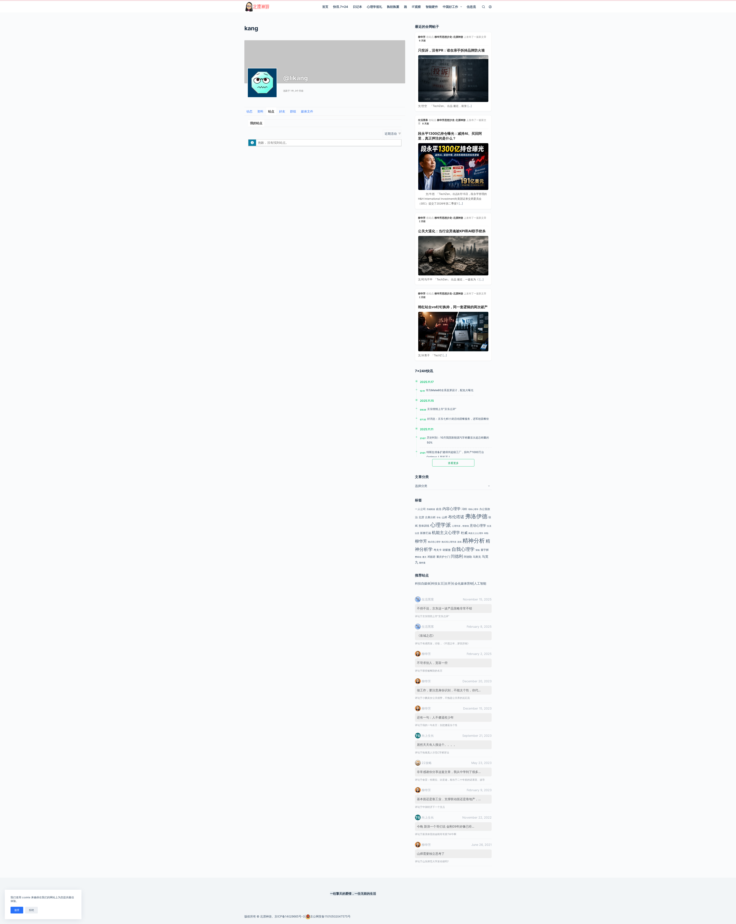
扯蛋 (417, 533)
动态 (249, 111)
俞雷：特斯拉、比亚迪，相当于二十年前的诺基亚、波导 (453, 779)
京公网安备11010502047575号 (330, 916)
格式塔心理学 (434, 542)
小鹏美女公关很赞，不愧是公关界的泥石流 (446, 697)
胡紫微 (447, 549)
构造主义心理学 (475, 533)
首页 (325, 7)
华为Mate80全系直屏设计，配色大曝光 (449, 390)
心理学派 (440, 525)
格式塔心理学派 (449, 542)
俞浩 (438, 509)
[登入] (490, 6)
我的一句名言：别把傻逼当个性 (439, 725)
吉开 (447, 583)
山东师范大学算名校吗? (435, 861)
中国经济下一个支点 (433, 806)
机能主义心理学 (446, 532)
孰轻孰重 (393, 7)
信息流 (471, 7)
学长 (439, 517)
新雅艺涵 (425, 533)
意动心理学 (478, 525)
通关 (424, 557)
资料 (260, 111)
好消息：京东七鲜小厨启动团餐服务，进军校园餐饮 (458, 418)
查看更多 (453, 463)
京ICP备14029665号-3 (289, 916)
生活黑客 (423, 120)
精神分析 (473, 540)
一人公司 (420, 509)
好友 (282, 111)
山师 (444, 517)
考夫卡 (438, 549)
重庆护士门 (443, 556)
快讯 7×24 (340, 7)
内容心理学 (451, 508)
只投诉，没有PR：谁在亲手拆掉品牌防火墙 (451, 50)
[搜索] (483, 6)
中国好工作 (450, 7)
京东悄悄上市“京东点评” (441, 409)
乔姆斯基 (431, 509)
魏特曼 (422, 563)
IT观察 (416, 7)
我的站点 (256, 123)
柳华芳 (422, 36)
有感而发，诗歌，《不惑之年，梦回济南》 (446, 643)
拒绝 (31, 910)
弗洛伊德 (476, 516)
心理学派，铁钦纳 (460, 526)
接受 (16, 910)
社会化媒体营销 (462, 583)
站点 (271, 111)
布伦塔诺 (456, 516)
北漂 (421, 517)
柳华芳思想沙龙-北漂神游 (449, 36)
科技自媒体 (422, 583)
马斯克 (477, 556)
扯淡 (489, 526)
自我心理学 (463, 549)
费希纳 (418, 557)
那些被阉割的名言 (432, 670)
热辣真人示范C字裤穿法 (435, 752)
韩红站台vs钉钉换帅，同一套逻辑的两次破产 (453, 307)
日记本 (357, 7)
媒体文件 (307, 111)
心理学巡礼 (374, 7)
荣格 (478, 550)
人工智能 (480, 583)
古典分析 (430, 517)
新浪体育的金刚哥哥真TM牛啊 (439, 834)
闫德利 (457, 556)
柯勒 (486, 533)
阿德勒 (468, 556)
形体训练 (424, 525)
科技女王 (437, 583)
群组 (293, 111)
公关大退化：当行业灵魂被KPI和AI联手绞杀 (452, 231)
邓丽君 (431, 556)
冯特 (464, 509)
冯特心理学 (473, 509)
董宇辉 (485, 549)
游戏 (459, 542)
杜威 (464, 533)
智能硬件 (432, 7)
